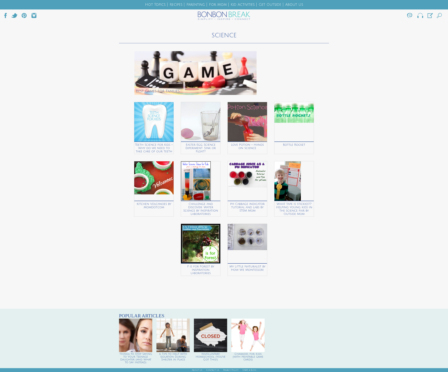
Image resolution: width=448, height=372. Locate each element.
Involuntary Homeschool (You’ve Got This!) (210, 357)
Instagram (34, 16)
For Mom (218, 5)
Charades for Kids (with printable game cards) (248, 357)
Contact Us (212, 370)
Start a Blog (249, 370)
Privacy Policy (231, 370)
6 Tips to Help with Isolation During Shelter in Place (173, 357)
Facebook (6, 16)
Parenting (195, 5)
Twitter (14, 16)
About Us (294, 5)
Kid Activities (243, 5)
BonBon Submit (430, 16)
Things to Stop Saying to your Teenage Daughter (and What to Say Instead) (136, 358)
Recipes (176, 5)
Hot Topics (155, 5)
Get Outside (270, 5)
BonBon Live (420, 16)
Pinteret (24, 16)
